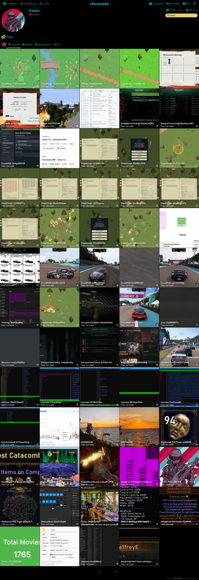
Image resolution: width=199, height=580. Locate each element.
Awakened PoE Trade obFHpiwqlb (137, 561)
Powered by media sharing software (181, 578)
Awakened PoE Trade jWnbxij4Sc (17, 482)
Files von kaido (7, 86)
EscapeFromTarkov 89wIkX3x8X (97, 323)
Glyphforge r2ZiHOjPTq (13, 203)
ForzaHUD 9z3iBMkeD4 (132, 283)
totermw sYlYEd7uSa (91, 402)
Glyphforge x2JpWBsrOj (133, 84)
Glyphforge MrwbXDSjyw (53, 203)
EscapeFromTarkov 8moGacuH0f (177, 123)
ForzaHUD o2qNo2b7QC (93, 283)
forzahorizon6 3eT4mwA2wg (15, 442)
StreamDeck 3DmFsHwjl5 (53, 522)
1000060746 (127, 442)
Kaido (34, 10)
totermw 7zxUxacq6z (171, 402)
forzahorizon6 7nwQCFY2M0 (175, 362)
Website (36, 14)
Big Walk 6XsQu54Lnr (171, 84)
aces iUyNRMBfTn (170, 323)
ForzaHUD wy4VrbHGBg (172, 283)
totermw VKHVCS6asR (12, 402)
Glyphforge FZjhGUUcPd (13, 84)
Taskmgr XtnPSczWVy (12, 323)
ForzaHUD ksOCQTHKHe (93, 123)
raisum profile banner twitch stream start (137, 482)
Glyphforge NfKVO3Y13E (53, 243)
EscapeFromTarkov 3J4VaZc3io (96, 362)
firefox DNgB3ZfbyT (91, 522)
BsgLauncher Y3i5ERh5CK (134, 362)
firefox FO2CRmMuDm (52, 482)
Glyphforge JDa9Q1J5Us (133, 163)
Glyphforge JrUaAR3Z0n (93, 243)
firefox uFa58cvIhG (50, 163)
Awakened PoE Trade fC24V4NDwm (177, 522)
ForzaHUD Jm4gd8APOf (13, 163)
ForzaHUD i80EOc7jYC (132, 323)
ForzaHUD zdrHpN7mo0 (13, 283)
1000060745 (87, 442)
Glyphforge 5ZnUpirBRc (13, 243)
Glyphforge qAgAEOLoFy (173, 203)
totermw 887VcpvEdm (131, 402)
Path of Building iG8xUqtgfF (135, 522)
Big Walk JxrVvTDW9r (12, 123)
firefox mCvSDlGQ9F (11, 561)
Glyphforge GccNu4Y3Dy (133, 203)
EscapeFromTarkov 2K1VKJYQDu (137, 123)
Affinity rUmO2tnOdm (91, 84)
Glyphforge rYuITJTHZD (172, 163)
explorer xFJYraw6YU (51, 561)
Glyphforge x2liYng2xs (92, 203)
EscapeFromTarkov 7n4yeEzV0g (57, 362)
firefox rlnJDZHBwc (170, 243)
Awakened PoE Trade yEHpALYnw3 (18, 522)
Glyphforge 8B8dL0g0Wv (133, 243)
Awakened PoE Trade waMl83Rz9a (177, 442)
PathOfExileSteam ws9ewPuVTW (97, 482)
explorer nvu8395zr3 (91, 561)
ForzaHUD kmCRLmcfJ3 (53, 283)
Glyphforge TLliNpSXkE (53, 84)
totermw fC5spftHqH (51, 402)
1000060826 (47, 442)
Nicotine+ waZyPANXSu (13, 362)
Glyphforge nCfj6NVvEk (93, 163)
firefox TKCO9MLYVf (171, 482)
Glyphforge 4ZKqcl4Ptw (53, 323)
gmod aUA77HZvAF (51, 123)
